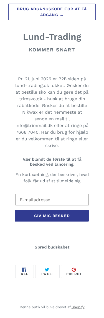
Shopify (78, 307)
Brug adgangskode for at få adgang (52, 12)
